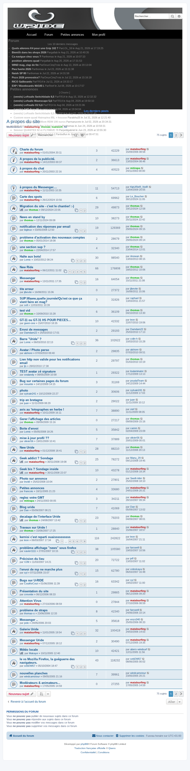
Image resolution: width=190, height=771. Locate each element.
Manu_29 (135, 457)
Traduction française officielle (89, 748)
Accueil (32, 34)
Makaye (33, 653)
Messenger (27, 278)
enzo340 (135, 619)
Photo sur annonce (33, 478)
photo (24, 390)
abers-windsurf (138, 649)
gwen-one (29, 323)
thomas (33, 209)
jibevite (28, 292)
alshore (28, 353)
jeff (131, 558)
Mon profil (98, 34)
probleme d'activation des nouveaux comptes (52, 237)
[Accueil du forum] (95, 19)
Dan (26, 510)
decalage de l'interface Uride (40, 516)
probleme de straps (34, 610)
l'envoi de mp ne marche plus (41, 569)
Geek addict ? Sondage (36, 458)
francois (28, 491)
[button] (181, 694)
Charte (64, 92)
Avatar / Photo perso (34, 350)
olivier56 (28, 441)
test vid (25, 310)
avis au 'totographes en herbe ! (42, 409)
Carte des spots (31, 196)
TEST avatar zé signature (38, 371)
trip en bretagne (31, 400)
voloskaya (136, 569)
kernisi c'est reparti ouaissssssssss (45, 537)
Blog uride (27, 507)
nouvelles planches (34, 673)
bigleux (28, 229)
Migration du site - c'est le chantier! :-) (47, 206)
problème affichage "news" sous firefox (48, 548)
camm (133, 428)
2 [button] (176, 694)
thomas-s (29, 613)
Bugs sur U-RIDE (32, 580)
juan (26, 403)
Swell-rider (136, 478)
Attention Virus (30, 600)
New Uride (27, 447)
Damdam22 (30, 332)
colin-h (134, 338)
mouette (28, 384)
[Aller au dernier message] (147, 149)
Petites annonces (72, 34)
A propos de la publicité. (37, 159)
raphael (134, 298)
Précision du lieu (32, 559)
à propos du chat (32, 168)
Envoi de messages (34, 329)
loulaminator (137, 371)
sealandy (29, 374)
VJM (26, 562)
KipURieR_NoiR (139, 186)
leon (132, 319)
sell (26, 305)
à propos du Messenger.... (38, 187)
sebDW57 (29, 665)
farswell (134, 547)
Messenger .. (29, 619)
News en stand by (32, 217)
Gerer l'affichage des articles (40, 419)
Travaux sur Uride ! (33, 527)
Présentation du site (34, 591)
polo (26, 622)
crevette (28, 594)
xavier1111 (30, 551)
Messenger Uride (32, 640)
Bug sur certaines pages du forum (44, 381)
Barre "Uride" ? (30, 339)
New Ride (26, 267)
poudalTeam (137, 380)
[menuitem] (129, 736)
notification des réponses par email (45, 226)
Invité (27, 481)
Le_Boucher (137, 196)
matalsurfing (32, 152)
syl (25, 572)
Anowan (134, 256)
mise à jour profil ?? (34, 438)
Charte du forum (31, 149)
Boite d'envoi (29, 428)
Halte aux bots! (30, 256)
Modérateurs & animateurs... (40, 683)
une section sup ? (32, 247)
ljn (25, 366)
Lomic (27, 259)
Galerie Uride (29, 629)
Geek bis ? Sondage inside (39, 469)
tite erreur (27, 289)
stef (132, 409)
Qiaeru (112, 748)
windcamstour (32, 676)
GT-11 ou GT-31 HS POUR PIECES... (45, 320)
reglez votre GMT (32, 497)
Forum (48, 34)
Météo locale (29, 649)
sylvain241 (30, 393)
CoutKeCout (31, 583)
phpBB (84, 744)
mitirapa (135, 168)
